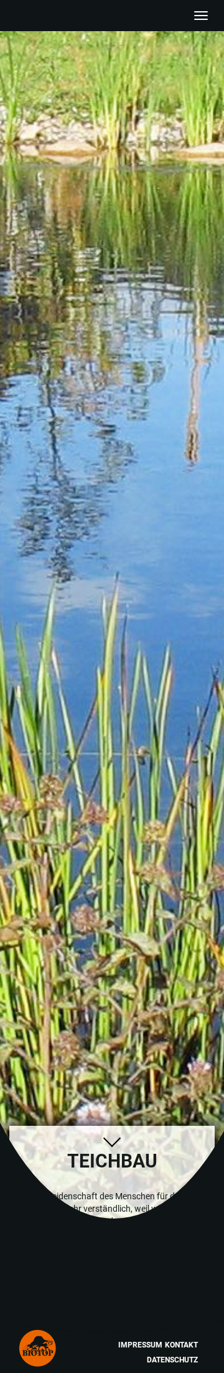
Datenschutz (172, 1360)
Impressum (140, 1345)
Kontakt (181, 1345)
